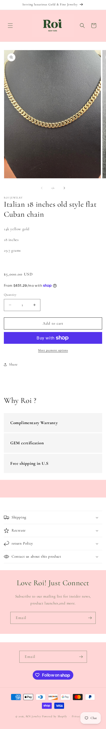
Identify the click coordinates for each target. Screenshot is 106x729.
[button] (10, 25)
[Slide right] (64, 188)
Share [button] (13, 364)
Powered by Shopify (54, 716)
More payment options (53, 350)
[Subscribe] (89, 618)
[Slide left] (41, 188)
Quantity (10, 295)
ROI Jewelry (34, 716)
